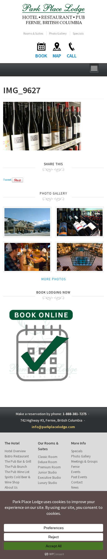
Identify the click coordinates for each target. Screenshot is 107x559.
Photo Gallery (58, 33)
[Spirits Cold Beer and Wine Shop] (80, 222)
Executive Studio (49, 477)
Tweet (7, 180)
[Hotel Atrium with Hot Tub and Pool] (80, 256)
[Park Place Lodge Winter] (27, 222)
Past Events (79, 477)
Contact (77, 482)
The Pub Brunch (16, 466)
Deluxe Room (47, 462)
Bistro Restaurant (17, 456)
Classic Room (47, 457)
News (74, 487)
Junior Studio (47, 472)
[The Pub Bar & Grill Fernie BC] (27, 256)
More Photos (53, 279)
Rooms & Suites (33, 33)
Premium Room (49, 467)
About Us (11, 487)
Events (75, 472)
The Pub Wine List (17, 472)
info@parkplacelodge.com (53, 426)
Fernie (75, 466)
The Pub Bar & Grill (18, 461)
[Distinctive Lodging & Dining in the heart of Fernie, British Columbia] (53, 14)
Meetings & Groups (84, 461)
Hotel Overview (15, 451)
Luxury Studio (47, 483)
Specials (78, 33)
